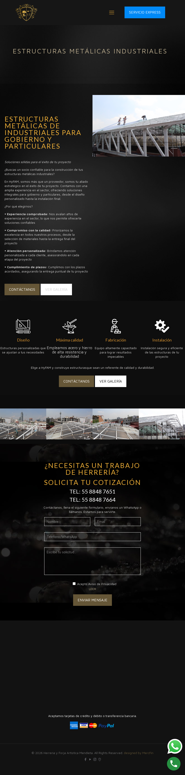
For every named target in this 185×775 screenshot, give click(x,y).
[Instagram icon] (95, 759)
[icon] (99, 759)
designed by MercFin (138, 753)
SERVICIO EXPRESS (145, 12)
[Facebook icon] (85, 759)
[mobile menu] (112, 12)
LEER (92, 589)
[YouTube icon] (90, 759)
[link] (138, 126)
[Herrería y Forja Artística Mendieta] (26, 12)
